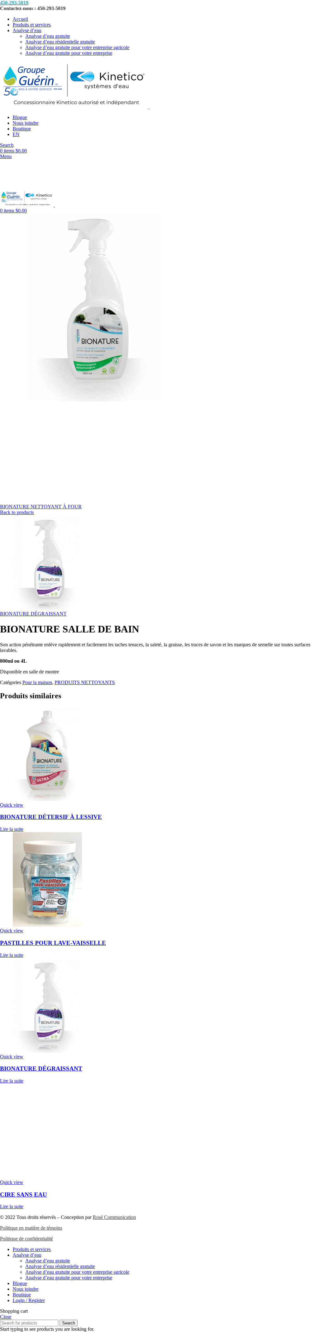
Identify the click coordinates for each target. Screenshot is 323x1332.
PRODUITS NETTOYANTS (85, 682)
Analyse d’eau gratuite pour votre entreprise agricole (77, 47)
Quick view (11, 805)
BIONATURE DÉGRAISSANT (33, 613)
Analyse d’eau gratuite (47, 36)
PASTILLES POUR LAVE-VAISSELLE (53, 943)
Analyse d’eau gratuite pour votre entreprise (68, 53)
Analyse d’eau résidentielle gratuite (60, 41)
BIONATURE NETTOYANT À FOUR (41, 506)
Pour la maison (37, 682)
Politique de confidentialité (26, 1238)
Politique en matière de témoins (31, 1228)
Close (5, 1316)
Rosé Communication (114, 1217)
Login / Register (29, 1300)
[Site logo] (75, 106)
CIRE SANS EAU (23, 1194)
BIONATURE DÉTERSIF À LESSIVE (51, 817)
